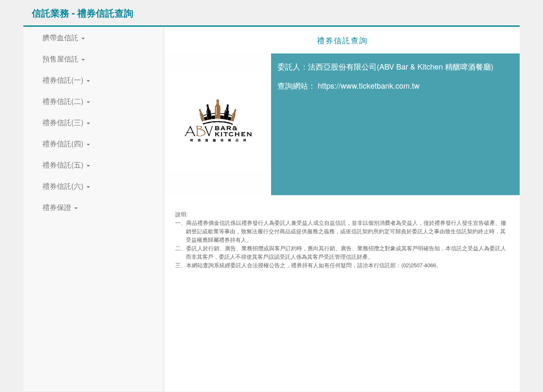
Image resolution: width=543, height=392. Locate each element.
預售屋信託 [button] (61, 58)
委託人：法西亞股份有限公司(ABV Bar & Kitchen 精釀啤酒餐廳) (385, 66)
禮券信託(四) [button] (64, 143)
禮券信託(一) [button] (64, 79)
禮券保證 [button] (57, 207)
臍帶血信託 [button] (61, 37)
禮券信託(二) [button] (64, 100)
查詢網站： (296, 85)
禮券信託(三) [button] (64, 122)
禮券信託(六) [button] (64, 185)
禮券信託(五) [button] (64, 164)
